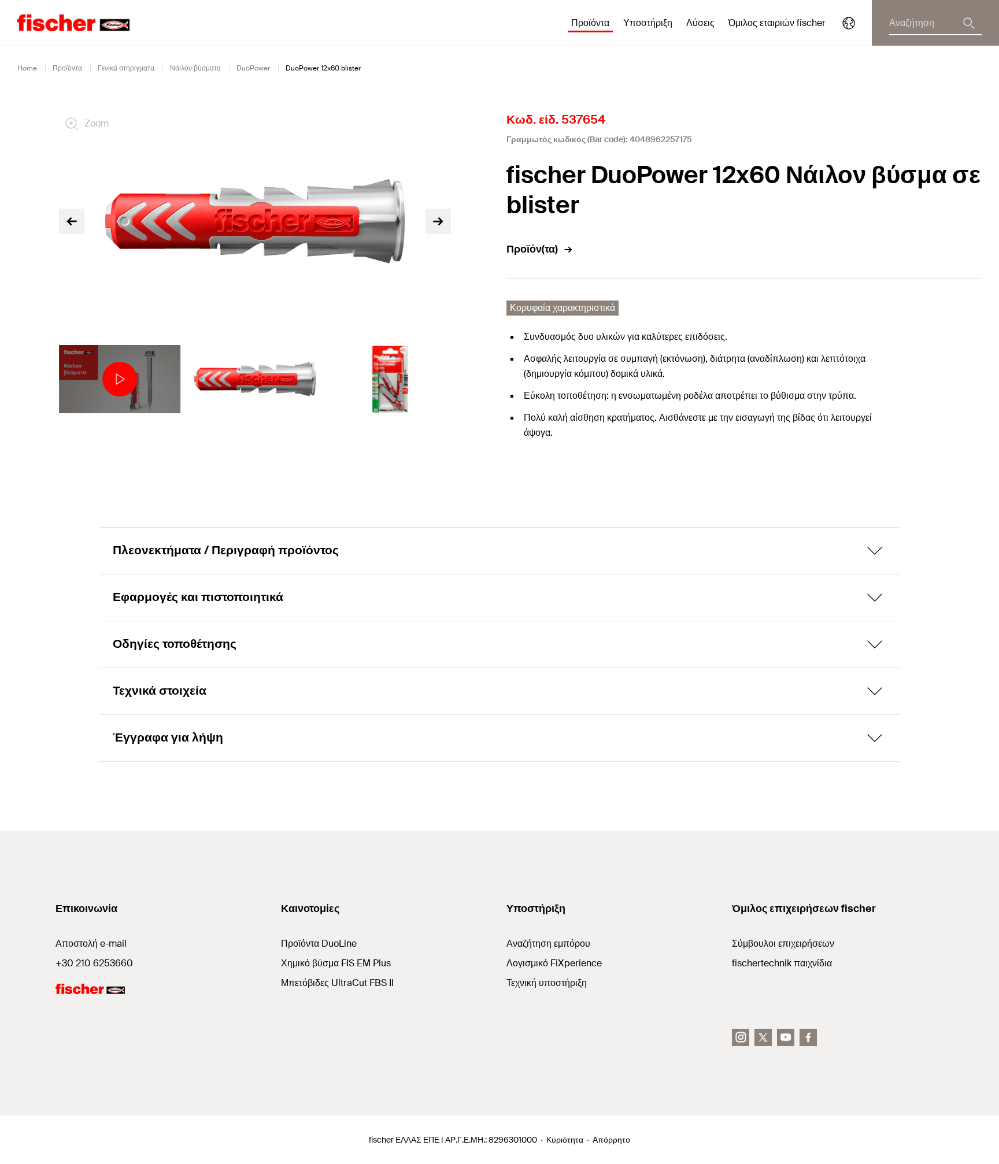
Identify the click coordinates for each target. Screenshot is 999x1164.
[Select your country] (848, 23)
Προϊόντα (67, 68)
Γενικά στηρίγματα (126, 68)
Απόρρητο (611, 1140)
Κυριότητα (564, 1140)
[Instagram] (740, 1037)
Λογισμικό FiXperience (554, 963)
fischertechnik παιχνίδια (782, 963)
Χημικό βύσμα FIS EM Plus (336, 963)
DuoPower (253, 68)
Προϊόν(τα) (532, 249)
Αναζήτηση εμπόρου (548, 943)
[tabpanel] (119, 379)
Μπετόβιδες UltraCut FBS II (337, 983)
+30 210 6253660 (94, 963)
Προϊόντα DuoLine (319, 943)
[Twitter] (763, 1037)
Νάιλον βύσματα (195, 68)
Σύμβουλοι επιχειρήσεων (783, 943)
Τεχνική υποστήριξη (546, 983)
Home (27, 68)
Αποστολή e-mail (91, 943)
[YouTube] (785, 1037)
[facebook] (808, 1037)
